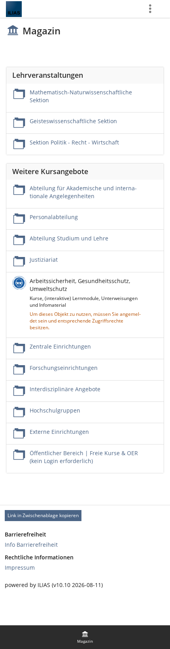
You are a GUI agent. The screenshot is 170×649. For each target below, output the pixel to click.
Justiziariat (44, 259)
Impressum (20, 567)
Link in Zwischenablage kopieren (43, 515)
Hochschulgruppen (55, 410)
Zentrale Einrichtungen (60, 346)
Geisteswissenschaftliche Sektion (73, 121)
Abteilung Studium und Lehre (69, 238)
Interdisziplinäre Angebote (65, 389)
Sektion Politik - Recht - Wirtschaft (74, 142)
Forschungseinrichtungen (64, 367)
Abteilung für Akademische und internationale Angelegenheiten (83, 192)
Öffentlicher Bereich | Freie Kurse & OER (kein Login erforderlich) (84, 457)
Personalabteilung (54, 217)
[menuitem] (85, 637)
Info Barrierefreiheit (31, 544)
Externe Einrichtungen (59, 431)
